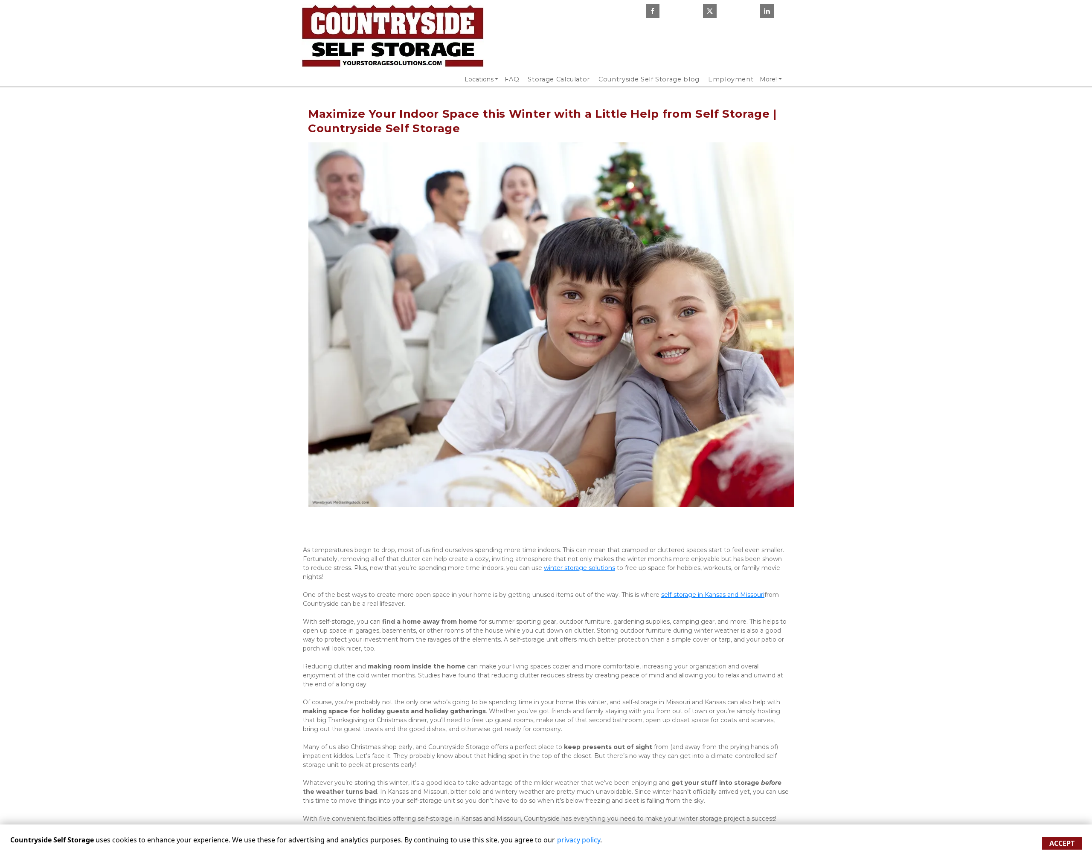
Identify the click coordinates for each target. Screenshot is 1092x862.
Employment (731, 79)
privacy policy (578, 840)
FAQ (512, 79)
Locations (479, 79)
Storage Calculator (559, 79)
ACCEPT (1062, 843)
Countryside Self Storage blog (649, 79)
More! (768, 79)
